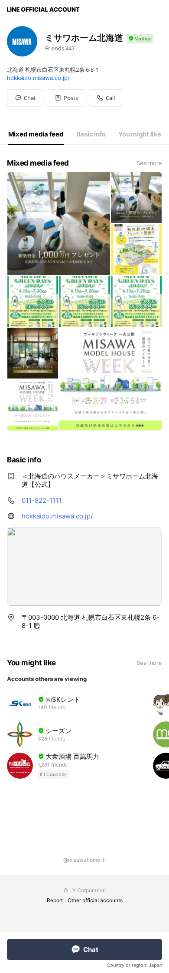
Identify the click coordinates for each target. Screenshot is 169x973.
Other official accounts (95, 900)
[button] (66, 97)
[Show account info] (140, 39)
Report (55, 900)
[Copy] (37, 625)
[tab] (36, 134)
